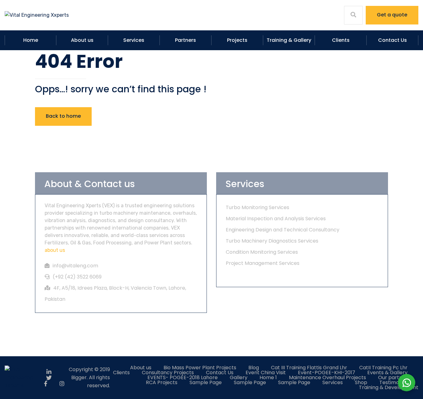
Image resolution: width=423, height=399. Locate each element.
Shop (361, 382)
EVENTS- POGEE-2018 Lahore (182, 377)
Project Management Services (262, 263)
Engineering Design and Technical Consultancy (282, 229)
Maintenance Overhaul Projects (327, 377)
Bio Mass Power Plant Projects (200, 367)
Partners (185, 40)
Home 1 (268, 377)
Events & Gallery (387, 372)
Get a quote (392, 14)
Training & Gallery (289, 40)
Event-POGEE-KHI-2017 (326, 372)
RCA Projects (161, 382)
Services (133, 40)
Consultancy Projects (168, 372)
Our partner (393, 377)
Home (30, 40)
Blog (253, 367)
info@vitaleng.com (75, 265)
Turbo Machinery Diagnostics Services (272, 240)
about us (55, 250)
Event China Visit (266, 372)
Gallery (238, 377)
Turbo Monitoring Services (257, 207)
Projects (237, 40)
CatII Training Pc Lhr (383, 367)
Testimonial (393, 382)
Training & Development (388, 387)
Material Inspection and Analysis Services (276, 218)
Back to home (63, 116)
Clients (341, 40)
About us (82, 40)
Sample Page (206, 382)
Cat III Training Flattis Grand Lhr (309, 367)
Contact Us (392, 40)
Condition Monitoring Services (262, 252)
